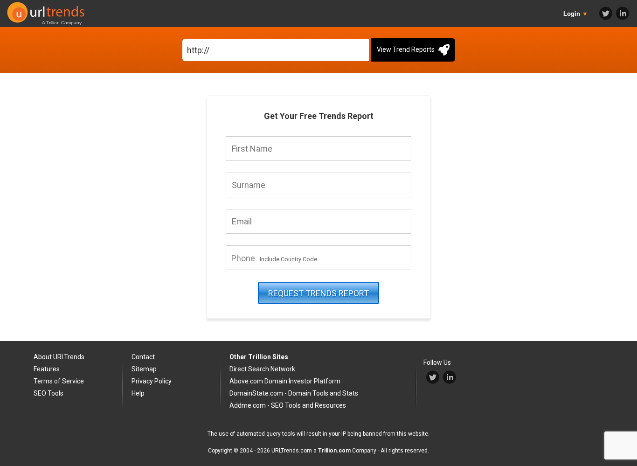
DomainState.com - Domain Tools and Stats (293, 393)
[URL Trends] (46, 10)
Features (47, 369)
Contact (143, 357)
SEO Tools (48, 393)
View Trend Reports (406, 49)
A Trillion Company (62, 22)
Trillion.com (334, 450)
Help (138, 393)
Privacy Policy (152, 381)
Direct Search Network (262, 369)
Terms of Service (59, 381)
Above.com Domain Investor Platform (284, 381)
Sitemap (144, 369)
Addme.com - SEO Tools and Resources (287, 405)
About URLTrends (59, 357)
